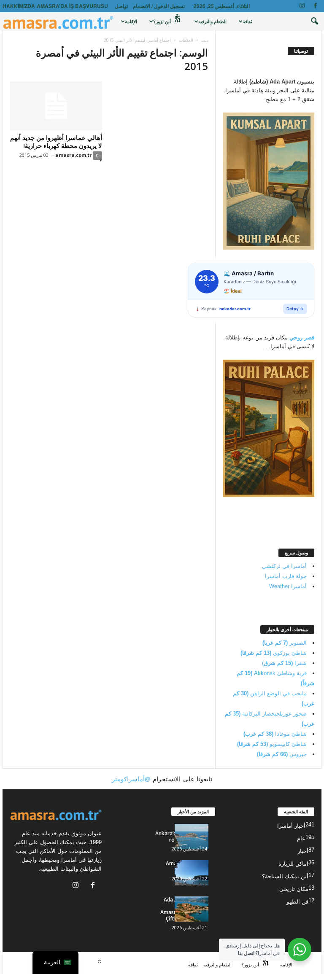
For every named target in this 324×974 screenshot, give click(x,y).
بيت (204, 40)
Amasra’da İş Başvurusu (72, 6)
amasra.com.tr (73, 155)
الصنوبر (284, 643)
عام (301, 838)
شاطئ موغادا (275, 734)
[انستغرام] (302, 6)
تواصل (121, 6)
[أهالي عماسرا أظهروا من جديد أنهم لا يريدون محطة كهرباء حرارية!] (56, 105)
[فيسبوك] (315, 6)
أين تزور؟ (162, 21)
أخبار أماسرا (291, 826)
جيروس (282, 754)
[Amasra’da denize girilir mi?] (191, 872)
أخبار (302, 851)
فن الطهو (297, 902)
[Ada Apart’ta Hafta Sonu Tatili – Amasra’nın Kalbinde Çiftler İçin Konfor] (191, 909)
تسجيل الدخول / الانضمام (159, 6)
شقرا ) (284, 663)
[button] (309, 21)
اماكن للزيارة (293, 864)
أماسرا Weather (288, 586)
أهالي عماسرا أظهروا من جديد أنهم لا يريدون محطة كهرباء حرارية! (56, 141)
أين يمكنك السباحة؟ (285, 876)
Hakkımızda (19, 6)
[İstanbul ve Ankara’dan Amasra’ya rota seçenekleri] (191, 836)
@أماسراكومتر (131, 779)
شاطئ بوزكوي (273, 653)
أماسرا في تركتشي (284, 566)
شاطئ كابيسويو (272, 744)
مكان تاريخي (293, 889)
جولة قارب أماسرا (286, 576)
